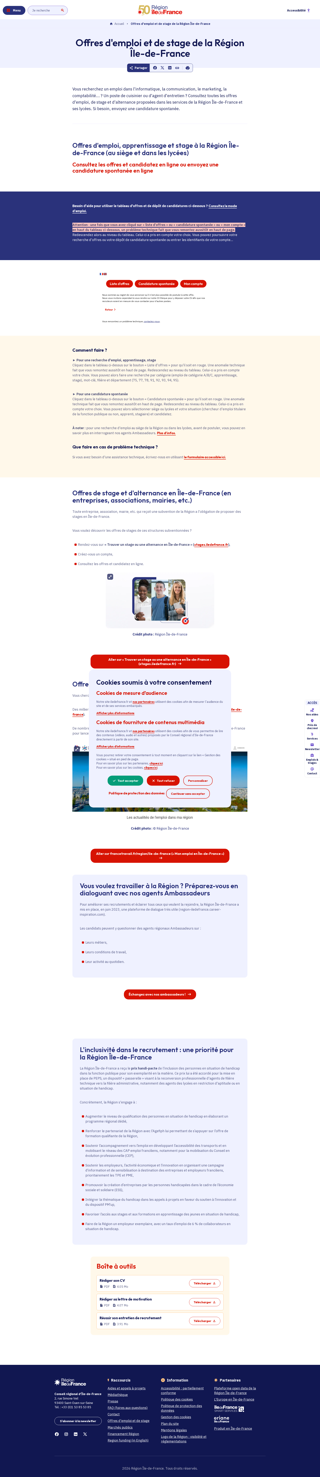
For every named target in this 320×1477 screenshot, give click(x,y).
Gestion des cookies (176, 1417)
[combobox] (48, 10)
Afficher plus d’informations (115, 713)
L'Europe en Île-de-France (234, 1399)
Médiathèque (118, 1395)
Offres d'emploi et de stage (128, 1421)
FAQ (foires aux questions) (128, 1408)
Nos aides (312, 714)
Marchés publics (120, 1427)
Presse (113, 1401)
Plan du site (170, 1424)
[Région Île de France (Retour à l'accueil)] (160, 10)
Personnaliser (198, 781)
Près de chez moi (312, 726)
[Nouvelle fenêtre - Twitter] (85, 1434)
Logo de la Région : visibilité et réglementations (183, 1439)
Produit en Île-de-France (233, 1428)
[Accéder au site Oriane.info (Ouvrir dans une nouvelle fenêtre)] (237, 1419)
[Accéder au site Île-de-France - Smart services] (237, 1408)
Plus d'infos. (166, 433)
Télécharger (202, 1283)
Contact (312, 773)
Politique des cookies (177, 1399)
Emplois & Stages (312, 761)
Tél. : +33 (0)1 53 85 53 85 (72, 1407)
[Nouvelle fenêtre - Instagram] (66, 1434)
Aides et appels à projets (127, 1388)
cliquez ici (156, 763)
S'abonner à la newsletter (78, 1421)
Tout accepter (128, 781)
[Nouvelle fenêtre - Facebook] (56, 1434)
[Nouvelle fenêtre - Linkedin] (75, 1434)
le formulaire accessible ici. (205, 457)
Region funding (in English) (128, 1440)
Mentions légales (174, 1430)
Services (312, 738)
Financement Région (123, 1434)
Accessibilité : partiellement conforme (182, 1390)
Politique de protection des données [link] (136, 793)
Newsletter (312, 749)
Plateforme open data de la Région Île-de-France (235, 1390)
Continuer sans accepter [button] (188, 793)
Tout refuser (166, 781)
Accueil (119, 24)
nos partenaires (143, 702)
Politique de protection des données (181, 1408)
